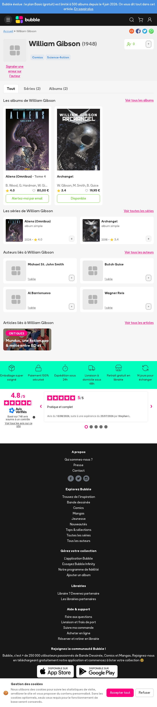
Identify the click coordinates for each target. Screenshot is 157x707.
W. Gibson (45, 185)
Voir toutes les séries (139, 211)
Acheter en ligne (78, 633)
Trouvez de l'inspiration (78, 497)
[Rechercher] (132, 20)
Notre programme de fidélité (78, 569)
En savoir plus (83, 9)
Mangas (78, 513)
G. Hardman (27, 185)
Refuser (144, 693)
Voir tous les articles (139, 323)
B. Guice (93, 185)
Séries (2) (32, 88)
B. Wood (12, 185)
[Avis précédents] (41, 407)
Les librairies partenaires (78, 599)
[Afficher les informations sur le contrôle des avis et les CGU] (34, 417)
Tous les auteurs (78, 541)
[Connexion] (150, 20)
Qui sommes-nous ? (79, 459)
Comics (78, 508)
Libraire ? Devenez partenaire (78, 593)
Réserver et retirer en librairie (78, 639)
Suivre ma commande (78, 628)
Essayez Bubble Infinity (78, 564)
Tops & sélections (78, 530)
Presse (78, 465)
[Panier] (141, 20)
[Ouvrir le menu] (8, 20)
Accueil (8, 31)
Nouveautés (78, 524)
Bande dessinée (78, 502)
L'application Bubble (78, 558)
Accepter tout (120, 693)
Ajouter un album (79, 575)
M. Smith (79, 185)
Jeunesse (79, 519)
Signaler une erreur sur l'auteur (15, 71)
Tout (11, 88)
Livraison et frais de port (78, 622)
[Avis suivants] (151, 407)
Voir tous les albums (139, 100)
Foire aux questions (78, 617)
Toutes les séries (78, 535)
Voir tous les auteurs (139, 252)
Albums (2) (58, 88)
